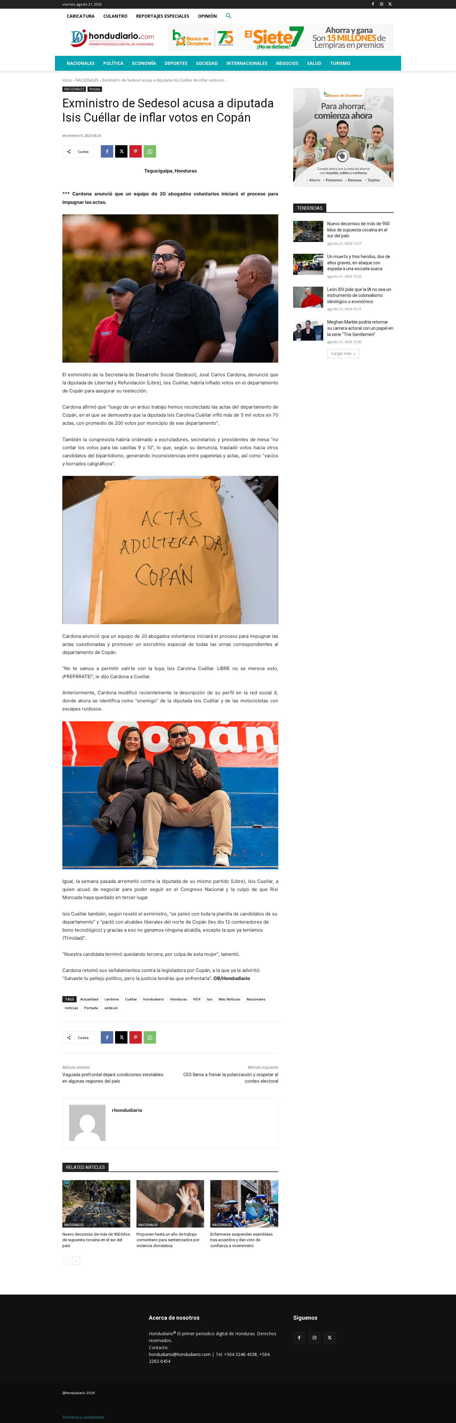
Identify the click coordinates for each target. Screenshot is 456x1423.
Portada (94, 89)
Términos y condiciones (83, 1417)
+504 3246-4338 (240, 1354)
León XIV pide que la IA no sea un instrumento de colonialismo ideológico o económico (359, 295)
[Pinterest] (135, 151)
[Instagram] (381, 4)
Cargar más (341, 353)
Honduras (178, 999)
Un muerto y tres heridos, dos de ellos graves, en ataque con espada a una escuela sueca (358, 262)
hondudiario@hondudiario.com (180, 1354)
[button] (228, 16)
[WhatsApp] (150, 151)
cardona (112, 999)
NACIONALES (87, 80)
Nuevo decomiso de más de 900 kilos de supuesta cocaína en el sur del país (96, 1240)
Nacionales (256, 999)
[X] (390, 4)
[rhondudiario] (87, 1123)
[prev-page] (66, 1261)
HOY (197, 999)
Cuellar (131, 999)
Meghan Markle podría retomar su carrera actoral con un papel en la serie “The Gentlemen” (360, 328)
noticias (71, 1007)
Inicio (67, 80)
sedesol (111, 1007)
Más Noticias (229, 999)
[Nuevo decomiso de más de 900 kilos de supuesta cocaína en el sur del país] (96, 1204)
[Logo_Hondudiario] (112, 38)
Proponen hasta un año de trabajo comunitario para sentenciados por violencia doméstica (167, 1240)
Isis (209, 999)
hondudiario (153, 999)
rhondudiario (127, 1110)
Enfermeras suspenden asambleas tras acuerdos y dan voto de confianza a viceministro (241, 1240)
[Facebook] (373, 4)
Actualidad (89, 999)
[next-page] (76, 1261)
